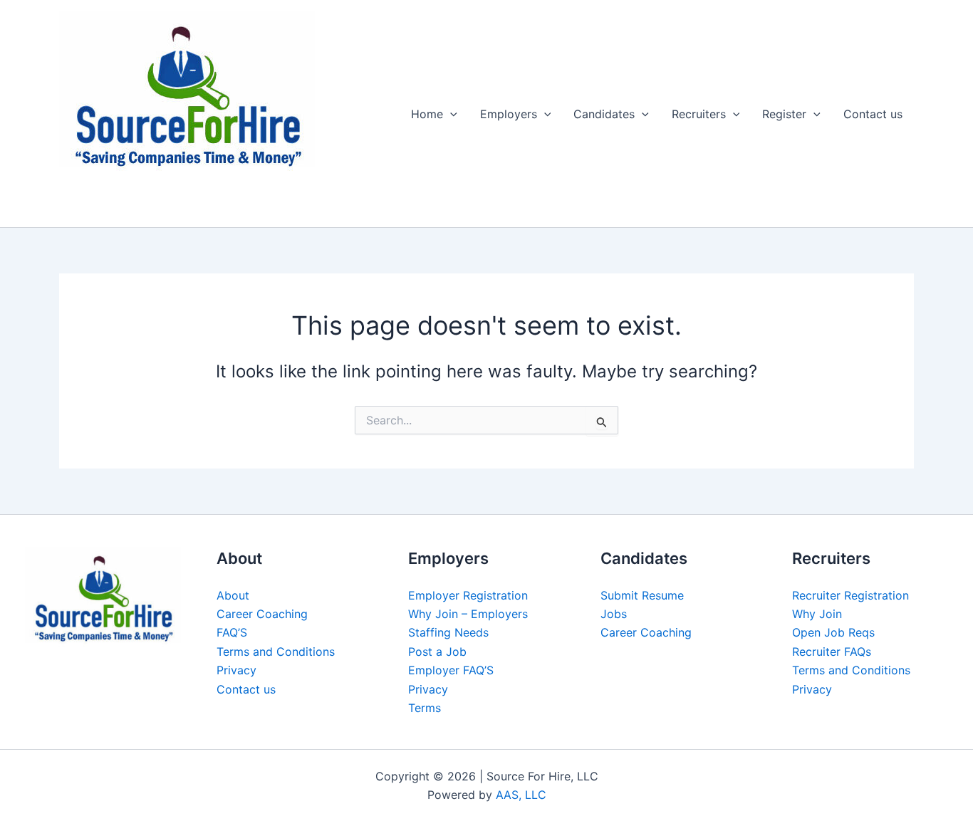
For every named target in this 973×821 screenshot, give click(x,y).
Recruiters (699, 114)
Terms (424, 708)
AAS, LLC (521, 795)
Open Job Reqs (833, 632)
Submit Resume (642, 595)
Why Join (817, 614)
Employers (508, 114)
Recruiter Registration (850, 595)
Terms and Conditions (276, 651)
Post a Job (437, 651)
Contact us (872, 114)
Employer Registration (468, 595)
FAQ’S (232, 632)
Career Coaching (262, 614)
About (233, 595)
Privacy (236, 670)
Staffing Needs (448, 632)
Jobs (613, 614)
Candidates (604, 114)
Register (784, 114)
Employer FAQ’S (451, 670)
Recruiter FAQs (831, 651)
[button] (450, 113)
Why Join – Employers (468, 614)
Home (427, 114)
